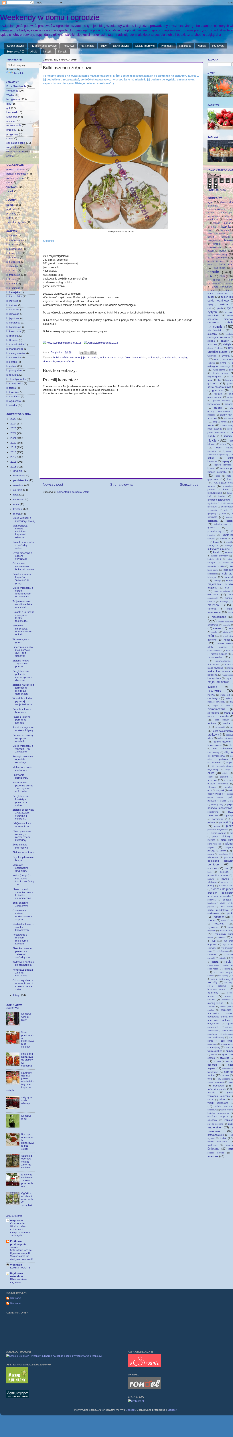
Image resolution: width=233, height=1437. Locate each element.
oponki (210, 777)
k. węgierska (13, 401)
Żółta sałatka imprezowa (20, 846)
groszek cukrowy (221, 401)
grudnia (18, 470)
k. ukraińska (13, 396)
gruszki (218, 407)
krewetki (211, 539)
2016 (13, 461)
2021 (13, 438)
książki (10, 204)
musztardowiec (223, 661)
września (18, 485)
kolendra (213, 520)
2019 (13, 447)
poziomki (225, 882)
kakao (211, 458)
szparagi (212, 1064)
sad (8, 182)
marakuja (224, 601)
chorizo (216, 280)
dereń (210, 348)
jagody (211, 436)
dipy (8, 103)
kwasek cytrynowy (219, 556)
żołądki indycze (216, 1153)
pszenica (212, 900)
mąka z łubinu (221, 706)
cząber (225, 340)
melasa (217, 628)
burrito (210, 264)
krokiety (223, 538)
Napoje (202, 45)
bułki (56, 357)
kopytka (211, 535)
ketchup (222, 496)
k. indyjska (12, 300)
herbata (224, 422)
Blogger (172, 1409)
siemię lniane (215, 1003)
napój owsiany (222, 720)
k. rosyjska (12, 374)
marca (17, 513)
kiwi (224, 513)
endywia (211, 363)
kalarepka (212, 461)
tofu (210, 1078)
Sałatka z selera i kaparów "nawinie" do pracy (22, 578)
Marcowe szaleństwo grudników (20, 868)
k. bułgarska (13, 261)
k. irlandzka (12, 309)
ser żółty (213, 982)
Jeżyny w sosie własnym (26, 1100)
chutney (228, 283)
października (21, 480)
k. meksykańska (15, 353)
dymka (226, 355)
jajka (83, 357)
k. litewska (12, 340)
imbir (211, 425)
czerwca (18, 499)
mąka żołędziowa (128, 357)
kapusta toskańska (217, 472)
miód (211, 635)
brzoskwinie (214, 247)
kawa (226, 489)
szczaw (217, 1061)
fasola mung (220, 373)
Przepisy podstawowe (43, 45)
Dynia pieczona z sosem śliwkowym (22, 556)
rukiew (210, 937)
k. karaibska (13, 322)
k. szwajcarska (14, 383)
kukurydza (213, 545)
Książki (47, 51)
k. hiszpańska (14, 296)
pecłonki (223, 822)
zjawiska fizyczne (16, 222)
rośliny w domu (15, 178)
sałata (215, 961)
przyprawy (12, 134)
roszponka (225, 930)
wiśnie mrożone (224, 1106)
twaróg (211, 1092)
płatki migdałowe (218, 910)
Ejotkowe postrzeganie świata (18, 1244)
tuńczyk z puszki (217, 1089)
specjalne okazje (15, 142)
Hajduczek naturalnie (16, 1275)
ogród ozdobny (15, 169)
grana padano (215, 397)
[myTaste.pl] (136, 1401)
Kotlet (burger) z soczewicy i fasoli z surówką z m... (23, 880)
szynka (212, 1068)
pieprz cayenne (218, 833)
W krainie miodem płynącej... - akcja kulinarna (23, 701)
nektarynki (220, 727)
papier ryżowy (217, 804)
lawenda (212, 566)
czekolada (213, 315)
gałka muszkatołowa (219, 387)
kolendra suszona (222, 524)
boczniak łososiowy (216, 233)
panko (223, 801)
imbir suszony (215, 429)
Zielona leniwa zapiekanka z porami (21, 663)
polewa (211, 854)
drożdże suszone (70, 357)
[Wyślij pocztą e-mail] (81, 353)
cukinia (223, 304)
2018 (13, 452)
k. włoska (11, 405)
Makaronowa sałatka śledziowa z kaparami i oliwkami (21, 531)
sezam (211, 996)
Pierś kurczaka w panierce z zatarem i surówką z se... (23, 953)
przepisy (182, 357)
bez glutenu (13, 99)
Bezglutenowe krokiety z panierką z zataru (21, 800)
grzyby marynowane (219, 411)
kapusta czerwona (223, 465)
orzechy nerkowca (218, 783)
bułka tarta (225, 264)
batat (213, 227)
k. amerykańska (15, 240)
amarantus (213, 206)
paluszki (212, 801)
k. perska (11, 362)
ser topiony (223, 976)
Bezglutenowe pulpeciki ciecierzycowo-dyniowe (22, 675)
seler (229, 961)
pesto (217, 826)
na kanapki (154, 357)
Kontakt (62, 51)
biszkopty (224, 230)
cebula (213, 272)
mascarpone (219, 617)
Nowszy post (53, 484)
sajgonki (211, 958)
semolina (226, 969)
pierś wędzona (214, 844)
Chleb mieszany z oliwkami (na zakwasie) (23, 748)
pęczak (227, 899)
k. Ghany (11, 235)
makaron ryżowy (222, 591)
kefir (210, 496)
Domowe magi (26, 1117)
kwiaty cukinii (214, 559)
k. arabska (12, 244)
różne (9, 217)
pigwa (211, 847)
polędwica (223, 854)
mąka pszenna (108, 357)
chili (222, 276)
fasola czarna (219, 370)
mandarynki (213, 598)
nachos (211, 716)
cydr (210, 308)
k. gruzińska (13, 288)
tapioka (225, 1075)
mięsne (10, 121)
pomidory (214, 864)
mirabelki (226, 632)
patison (211, 822)
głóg (215, 422)
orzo (210, 790)
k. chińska (12, 266)
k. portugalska (14, 370)
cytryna (212, 311)
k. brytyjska (12, 257)
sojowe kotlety (214, 1027)
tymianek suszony (219, 1096)
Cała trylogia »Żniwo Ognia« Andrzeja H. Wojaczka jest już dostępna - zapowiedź (21, 1254)
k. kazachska (13, 331)
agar (210, 202)
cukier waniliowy (219, 300)
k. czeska (11, 270)
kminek (212, 517)
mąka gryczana (215, 668)
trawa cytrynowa (216, 1082)
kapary (225, 461)
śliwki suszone (217, 1141)
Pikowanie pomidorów (20, 776)
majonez (212, 587)
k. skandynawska (16, 379)
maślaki (226, 625)
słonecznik (49, 361)
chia (210, 276)
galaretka (213, 383)
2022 (13, 433)
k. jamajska (12, 314)
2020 (13, 442)
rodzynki (219, 923)
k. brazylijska (13, 253)
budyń (222, 250)
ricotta (211, 920)
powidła (225, 879)
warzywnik (12, 186)
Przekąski (167, 45)
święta (10, 156)
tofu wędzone (224, 1079)
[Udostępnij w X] (88, 353)
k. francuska (13, 275)
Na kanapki (87, 45)
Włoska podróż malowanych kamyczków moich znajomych (20, 1231)
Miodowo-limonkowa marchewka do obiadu (22, 630)
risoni (223, 920)
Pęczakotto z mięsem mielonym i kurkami (20, 939)
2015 (13, 466)
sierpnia (18, 490)
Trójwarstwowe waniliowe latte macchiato (22, 604)
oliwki (225, 773)
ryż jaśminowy (222, 951)
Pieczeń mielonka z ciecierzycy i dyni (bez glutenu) (23, 651)
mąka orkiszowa (219, 681)
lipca (16, 494)
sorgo (210, 1041)
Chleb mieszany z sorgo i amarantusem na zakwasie (23, 592)
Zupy (104, 45)
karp (229, 476)
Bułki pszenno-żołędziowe (21, 904)
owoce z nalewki (215, 797)
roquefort (212, 931)
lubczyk (212, 577)
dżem (216, 359)
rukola (221, 937)
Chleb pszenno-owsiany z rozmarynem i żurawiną (22, 835)
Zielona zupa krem (23, 852)
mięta (227, 639)
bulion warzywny (217, 254)
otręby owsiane (215, 794)
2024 (13, 423)
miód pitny (228, 636)
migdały (215, 632)
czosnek (215, 326)
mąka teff (225, 695)
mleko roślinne (217, 647)
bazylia (226, 226)
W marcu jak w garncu (21, 640)
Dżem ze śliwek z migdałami (19, 1281)
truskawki (218, 1085)
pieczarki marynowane (218, 830)
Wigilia (10, 95)
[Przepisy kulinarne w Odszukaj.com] (17, 1397)
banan (227, 223)
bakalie (216, 223)
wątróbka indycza (218, 1116)
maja (16, 504)
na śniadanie (169, 357)
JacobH (130, 1409)
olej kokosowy (222, 748)
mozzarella (215, 657)
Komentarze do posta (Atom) (73, 492)
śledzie (223, 1138)
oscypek (220, 790)
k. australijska (14, 248)
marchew (213, 605)
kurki (216, 552)
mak (227, 587)
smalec (211, 1010)
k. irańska (11, 305)
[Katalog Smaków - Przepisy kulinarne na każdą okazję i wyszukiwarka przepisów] (54, 1356)
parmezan (218, 819)
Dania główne (121, 45)
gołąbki (218, 393)
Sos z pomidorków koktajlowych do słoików (27, 1039)
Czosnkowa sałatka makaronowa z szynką (22, 915)
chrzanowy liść (214, 283)
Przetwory (218, 45)
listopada (18, 475)
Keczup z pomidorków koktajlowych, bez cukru (27, 1141)
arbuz (227, 216)
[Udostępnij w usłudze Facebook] (92, 353)
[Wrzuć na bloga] (85, 353)
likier (222, 566)
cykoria (219, 308)
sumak (214, 1054)
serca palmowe (217, 986)
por (226, 868)
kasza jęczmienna (223, 482)
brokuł (216, 243)
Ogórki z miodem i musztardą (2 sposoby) (27, 1199)
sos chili (226, 1040)
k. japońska (12, 318)
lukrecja (217, 581)
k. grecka (11, 283)
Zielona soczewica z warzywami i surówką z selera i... (23, 814)
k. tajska (11, 387)
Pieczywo (68, 45)
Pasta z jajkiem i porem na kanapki (22, 719)
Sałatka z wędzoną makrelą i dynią (23, 729)
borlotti (211, 237)
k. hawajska (13, 292)
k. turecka (12, 392)
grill (8, 108)
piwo (223, 850)
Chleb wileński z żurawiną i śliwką (24, 519)
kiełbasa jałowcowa (219, 499)
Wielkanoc (12, 90)
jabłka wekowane (217, 432)
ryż (214, 941)
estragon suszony (219, 366)
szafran (211, 1058)
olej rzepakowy (218, 759)
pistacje (211, 850)
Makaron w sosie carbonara (22, 768)
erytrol (223, 363)
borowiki (226, 237)
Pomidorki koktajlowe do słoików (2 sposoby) (27, 1060)
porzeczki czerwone (218, 875)
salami (223, 958)
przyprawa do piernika (219, 896)
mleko (142, 357)
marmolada (214, 612)
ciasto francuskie (222, 286)
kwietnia (18, 509)
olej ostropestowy (216, 756)
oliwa (211, 773)
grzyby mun (226, 415)
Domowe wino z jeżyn (26, 1016)
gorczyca (217, 390)
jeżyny (223, 444)
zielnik (9, 191)
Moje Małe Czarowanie (17, 1222)
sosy (9, 138)
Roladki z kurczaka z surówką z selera (23, 545)
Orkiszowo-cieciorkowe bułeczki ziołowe (23, 566)
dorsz (220, 348)
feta (210, 380)
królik (216, 542)
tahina (211, 1075)
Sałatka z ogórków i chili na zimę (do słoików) (26, 1161)
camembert (219, 268)
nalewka (224, 716)
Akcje (33, 51)
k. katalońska (13, 327)
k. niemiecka (13, 357)
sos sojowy (214, 1047)
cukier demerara (218, 293)
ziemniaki (214, 1131)
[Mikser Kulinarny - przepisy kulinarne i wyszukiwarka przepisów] (17, 1382)
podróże (11, 209)
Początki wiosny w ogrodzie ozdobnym (23, 759)
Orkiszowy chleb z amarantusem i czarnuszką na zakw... (23, 985)
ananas (211, 212)
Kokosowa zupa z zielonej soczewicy (23, 972)
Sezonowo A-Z (15, 51)
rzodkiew (212, 954)
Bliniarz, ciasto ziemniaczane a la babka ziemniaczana (23, 893)
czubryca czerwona (219, 337)
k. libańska (12, 335)
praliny (211, 885)
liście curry (213, 570)
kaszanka (227, 486)
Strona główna (15, 45)
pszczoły (11, 213)
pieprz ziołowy (221, 836)
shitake (211, 999)
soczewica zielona (219, 1020)
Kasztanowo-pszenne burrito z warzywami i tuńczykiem (23, 787)
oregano (224, 777)
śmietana (213, 1148)
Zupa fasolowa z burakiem (22, 710)
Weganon (16, 1264)
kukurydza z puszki (219, 549)
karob (217, 476)
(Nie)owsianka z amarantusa (22, 825)
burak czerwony (217, 257)
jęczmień (212, 451)
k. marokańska (14, 348)
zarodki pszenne (215, 1124)
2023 (13, 428)
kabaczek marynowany (218, 455)
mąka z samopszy (216, 702)
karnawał (11, 112)
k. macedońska (15, 344)
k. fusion (11, 279)
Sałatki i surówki (145, 45)
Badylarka (15, 1298)
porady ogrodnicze (17, 173)
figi (219, 380)
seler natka (213, 969)
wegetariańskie (65, 361)
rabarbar (219, 916)
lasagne (212, 562)
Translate (19, 73)
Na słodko (185, 45)
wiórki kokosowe (218, 1103)
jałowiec (212, 444)
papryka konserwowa (220, 808)
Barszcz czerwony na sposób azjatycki (23, 738)
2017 (13, 457)
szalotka (224, 1058)
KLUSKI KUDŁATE (20, 1267)
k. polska (93, 357)
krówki (229, 542)
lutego (17, 995)
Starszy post (189, 484)
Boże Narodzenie (16, 86)
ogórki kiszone (222, 741)
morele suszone (219, 654)
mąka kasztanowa (219, 671)
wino (222, 1099)
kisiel (226, 510)
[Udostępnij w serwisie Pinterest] (95, 353)
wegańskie (12, 147)
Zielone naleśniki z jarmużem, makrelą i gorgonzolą (23, 689)
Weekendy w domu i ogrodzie (49, 17)
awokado (213, 219)
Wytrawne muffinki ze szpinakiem (23, 963)
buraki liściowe (216, 261)
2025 (13, 419)
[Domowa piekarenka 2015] (101, 342)
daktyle (227, 344)
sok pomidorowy (216, 1037)
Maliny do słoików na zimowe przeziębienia (27, 1180)
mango (228, 598)
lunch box (11, 116)
